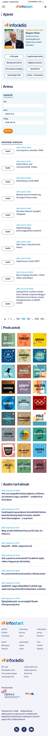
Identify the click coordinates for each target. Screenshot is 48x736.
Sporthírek (28, 674)
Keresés (8, 131)
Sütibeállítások (18, 720)
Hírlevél (40, 645)
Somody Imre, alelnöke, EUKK (29, 150)
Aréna (26, 677)
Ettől (5, 110)
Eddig (5, 119)
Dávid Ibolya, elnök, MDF (27, 181)
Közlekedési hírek (8, 670)
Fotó (39, 642)
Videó (21, 649)
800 (37, 319)
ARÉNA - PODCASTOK (10, 2)
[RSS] (16, 729)
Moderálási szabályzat (22, 717)
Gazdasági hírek (8, 677)
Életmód (40, 636)
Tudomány (23, 629)
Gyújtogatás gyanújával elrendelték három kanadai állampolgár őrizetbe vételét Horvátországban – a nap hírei (24, 515)
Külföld (4, 633)
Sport (21, 636)
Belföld (4, 629)
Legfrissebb (23, 642)
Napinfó (5, 649)
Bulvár (4, 642)
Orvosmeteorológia (9, 674)
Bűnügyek (5, 645)
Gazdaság (5, 636)
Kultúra (22, 633)
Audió (21, 645)
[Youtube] (31, 729)
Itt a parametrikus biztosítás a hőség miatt (23, 574)
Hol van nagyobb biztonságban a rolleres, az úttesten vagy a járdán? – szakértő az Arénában (23, 497)
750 (28, 319)
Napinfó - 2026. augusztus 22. (17, 546)
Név (5, 102)
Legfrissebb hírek (31, 667)
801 (42, 319)
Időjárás (40, 649)
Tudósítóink (41, 629)
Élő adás (14, 57)
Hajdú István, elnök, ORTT (28, 261)
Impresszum (19, 714)
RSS (9, 720)
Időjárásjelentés (30, 670)
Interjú (39, 633)
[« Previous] (5, 319)
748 (18, 319)
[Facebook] (24, 729)
